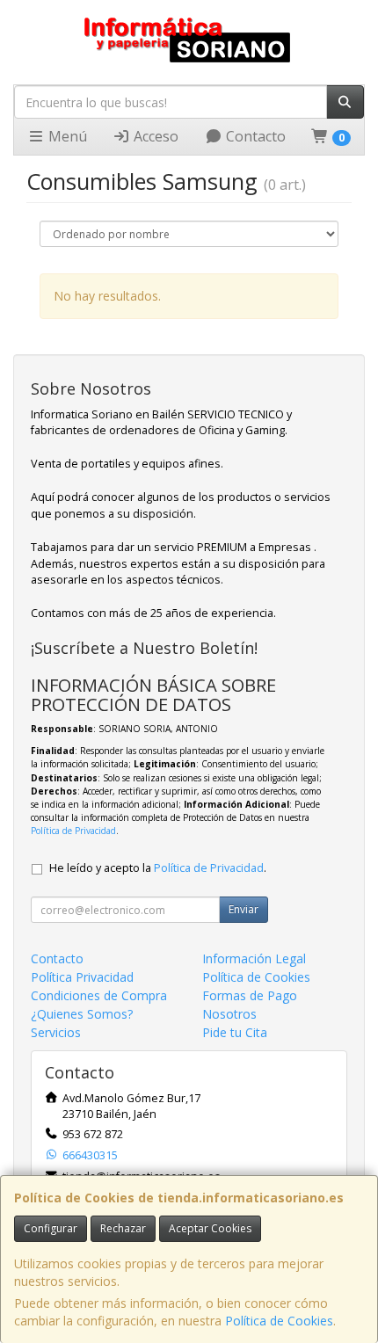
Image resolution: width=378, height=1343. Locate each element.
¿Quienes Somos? (82, 1013)
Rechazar (123, 1228)
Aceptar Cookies (210, 1228)
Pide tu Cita (234, 1032)
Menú (66, 136)
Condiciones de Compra (99, 995)
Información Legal (254, 958)
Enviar (243, 909)
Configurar (50, 1228)
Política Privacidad (82, 977)
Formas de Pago (249, 995)
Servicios (56, 1032)
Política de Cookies (279, 1320)
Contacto (254, 136)
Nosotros (229, 1013)
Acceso (154, 136)
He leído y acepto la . (157, 867)
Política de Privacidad (73, 830)
